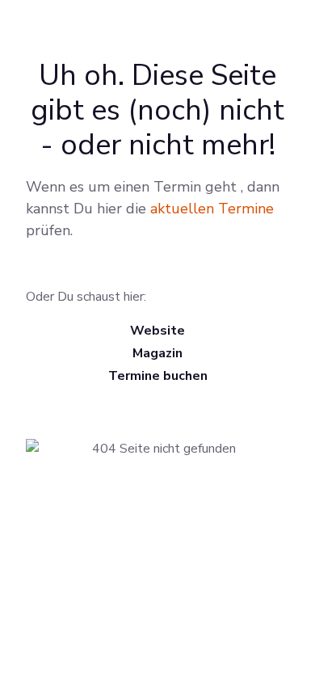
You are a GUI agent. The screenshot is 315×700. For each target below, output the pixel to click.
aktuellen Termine (212, 208)
